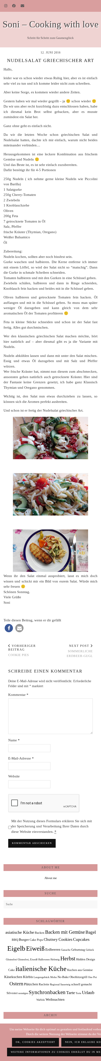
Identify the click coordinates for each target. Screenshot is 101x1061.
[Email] (22, 6)
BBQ (15, 939)
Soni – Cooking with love (50, 24)
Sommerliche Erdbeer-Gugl (80, 650)
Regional (55, 984)
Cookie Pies (22, 650)
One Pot (92, 977)
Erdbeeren (52, 949)
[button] (9, 628)
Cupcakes (81, 939)
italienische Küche (41, 968)
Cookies (65, 939)
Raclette (44, 984)
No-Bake (63, 977)
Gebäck (90, 950)
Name (14, 740)
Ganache (65, 950)
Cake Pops (36, 939)
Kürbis (28, 977)
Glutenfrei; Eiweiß (28, 959)
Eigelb (16, 948)
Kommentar (18, 695)
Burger (24, 939)
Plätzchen (31, 984)
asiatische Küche (19, 932)
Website (14, 776)
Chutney (51, 939)
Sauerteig (65, 984)
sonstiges (23, 993)
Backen (39, 932)
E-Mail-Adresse (21, 758)
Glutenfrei (11, 959)
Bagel (90, 932)
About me (50, 878)
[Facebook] (14, 6)
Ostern (16, 984)
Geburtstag (78, 949)
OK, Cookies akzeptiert (35, 1042)
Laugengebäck (42, 977)
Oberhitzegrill (78, 977)
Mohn (53, 977)
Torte (78, 993)
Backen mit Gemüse (65, 932)
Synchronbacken (47, 992)
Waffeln (40, 1000)
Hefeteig (55, 959)
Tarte (70, 992)
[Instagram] (6, 6)
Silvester (12, 993)
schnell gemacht (81, 984)
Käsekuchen (13, 977)
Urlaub (88, 992)
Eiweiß (35, 948)
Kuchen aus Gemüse (80, 970)
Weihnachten (55, 999)
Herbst (67, 958)
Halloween (44, 959)
